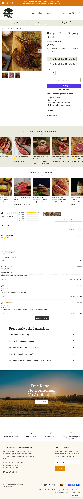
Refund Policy (76, 490)
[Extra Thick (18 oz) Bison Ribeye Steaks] (41, 146)
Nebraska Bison (11, 484)
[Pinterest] (10, 3)
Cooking (48, 13)
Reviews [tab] (4, 226)
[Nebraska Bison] (7, 13)
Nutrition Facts (52, 115)
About (40, 13)
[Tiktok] (12, 3)
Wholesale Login (56, 490)
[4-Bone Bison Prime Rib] (22, 146)
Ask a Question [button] (62, 220)
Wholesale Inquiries (44, 490)
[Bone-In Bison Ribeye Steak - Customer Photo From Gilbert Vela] (46, 214)
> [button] (42, 318)
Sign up (60, 468)
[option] (22, 51)
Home (4, 29)
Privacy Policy (66, 490)
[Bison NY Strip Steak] (60, 187)
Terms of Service (59, 492)
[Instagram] (7, 3)
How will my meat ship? (19, 334)
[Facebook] (3, 3)
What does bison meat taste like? (24, 347)
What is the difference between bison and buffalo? (31, 360)
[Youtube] (5, 3)
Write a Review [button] (76, 220)
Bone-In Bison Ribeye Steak (16, 29)
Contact (68, 492)
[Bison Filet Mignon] (41, 187)
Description (51, 110)
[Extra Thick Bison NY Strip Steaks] (22, 187)
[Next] (40, 51)
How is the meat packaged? (21, 341)
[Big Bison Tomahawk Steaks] (60, 146)
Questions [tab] (15, 226)
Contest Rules (76, 492)
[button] (78, 246)
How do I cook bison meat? (21, 354)
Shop (33, 13)
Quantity (50, 69)
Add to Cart (63, 80)
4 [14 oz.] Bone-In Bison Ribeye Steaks (62, 64)
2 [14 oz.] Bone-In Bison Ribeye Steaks (62, 59)
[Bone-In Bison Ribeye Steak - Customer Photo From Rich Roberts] (58, 214)
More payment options (63, 89)
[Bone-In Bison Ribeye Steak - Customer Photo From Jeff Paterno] (52, 214)
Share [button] (4, 246)
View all (41, 134)
